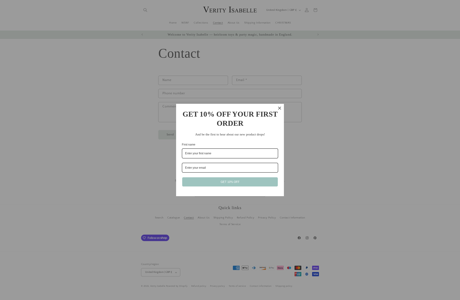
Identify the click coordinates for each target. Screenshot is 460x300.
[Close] (279, 108)
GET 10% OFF (230, 181)
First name (188, 144)
